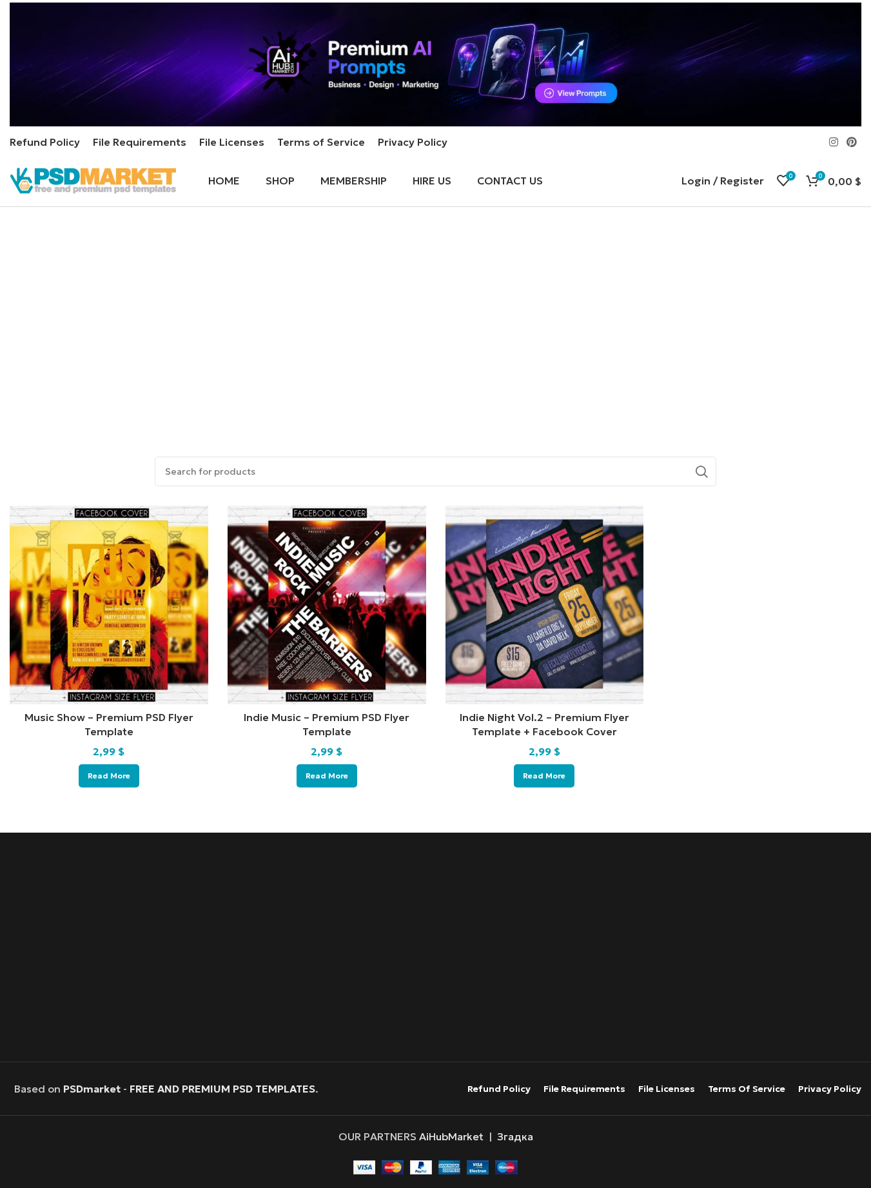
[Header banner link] (435, 64)
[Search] (701, 471)
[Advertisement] (435, 323)
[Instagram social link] (833, 142)
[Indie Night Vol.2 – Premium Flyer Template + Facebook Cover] (544, 605)
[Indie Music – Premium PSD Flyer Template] (327, 605)
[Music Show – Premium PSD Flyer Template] (109, 605)
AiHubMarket (451, 1136)
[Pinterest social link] (852, 142)
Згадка (515, 1136)
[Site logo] (93, 179)
